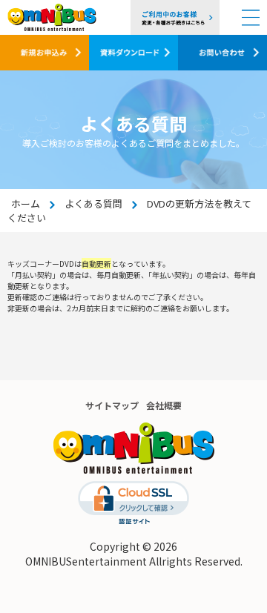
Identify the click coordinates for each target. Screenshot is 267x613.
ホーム (25, 203)
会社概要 (164, 405)
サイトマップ (112, 405)
